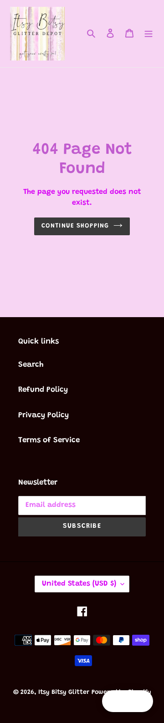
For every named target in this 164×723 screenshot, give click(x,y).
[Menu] (148, 33)
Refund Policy (43, 390)
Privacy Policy (43, 416)
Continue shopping (75, 226)
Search (31, 365)
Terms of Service (49, 441)
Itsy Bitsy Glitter (63, 692)
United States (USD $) (79, 583)
